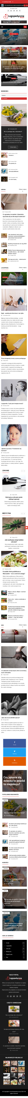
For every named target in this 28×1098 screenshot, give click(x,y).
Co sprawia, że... (13, 163)
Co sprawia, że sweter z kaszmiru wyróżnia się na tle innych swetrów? (17, 833)
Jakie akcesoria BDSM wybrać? (10, 717)
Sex (3, 632)
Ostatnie (3, 95)
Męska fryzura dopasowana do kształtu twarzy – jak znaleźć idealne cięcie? (16, 252)
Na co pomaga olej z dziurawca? (13, 131)
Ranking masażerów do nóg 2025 (17, 243)
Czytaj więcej (13, 147)
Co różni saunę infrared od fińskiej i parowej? (14, 38)
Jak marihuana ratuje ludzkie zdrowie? (14, 541)
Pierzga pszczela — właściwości (17, 259)
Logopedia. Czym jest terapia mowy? (12, 403)
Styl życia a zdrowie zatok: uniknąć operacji (14, 82)
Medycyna (6, 913)
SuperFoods (9, 954)
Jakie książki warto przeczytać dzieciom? (12, 280)
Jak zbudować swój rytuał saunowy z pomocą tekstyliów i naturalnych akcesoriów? (16, 236)
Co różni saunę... (13, 179)
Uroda (14, 34)
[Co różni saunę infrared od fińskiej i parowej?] (2, 5)
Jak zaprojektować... (14, 171)
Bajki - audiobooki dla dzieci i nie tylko (12, 313)
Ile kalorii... (11, 155)
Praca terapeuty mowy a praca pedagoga (13, 358)
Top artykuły (4, 98)
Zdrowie (13, 49)
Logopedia (5, 277)
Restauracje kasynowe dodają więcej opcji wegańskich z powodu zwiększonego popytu (16, 608)
